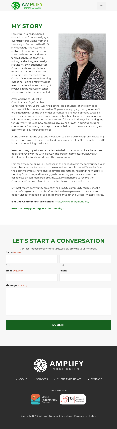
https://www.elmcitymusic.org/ (72, 201)
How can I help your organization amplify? (37, 208)
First (8, 265)
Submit (58, 324)
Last (61, 265)
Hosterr (92, 416)
